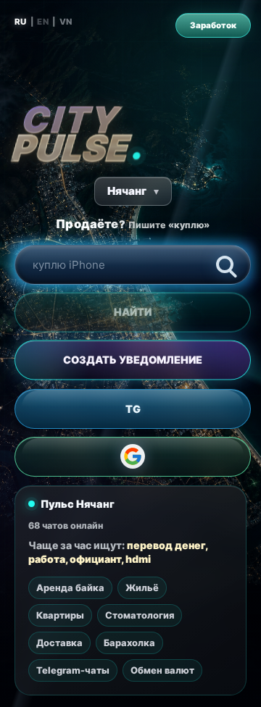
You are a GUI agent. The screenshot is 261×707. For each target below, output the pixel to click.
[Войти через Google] (132, 457)
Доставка (59, 642)
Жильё (142, 587)
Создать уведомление (132, 360)
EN (43, 22)
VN (65, 22)
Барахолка (129, 642)
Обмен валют (162, 670)
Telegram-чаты (72, 670)
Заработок (213, 25)
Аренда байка (70, 587)
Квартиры (60, 615)
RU (20, 22)
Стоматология (139, 615)
